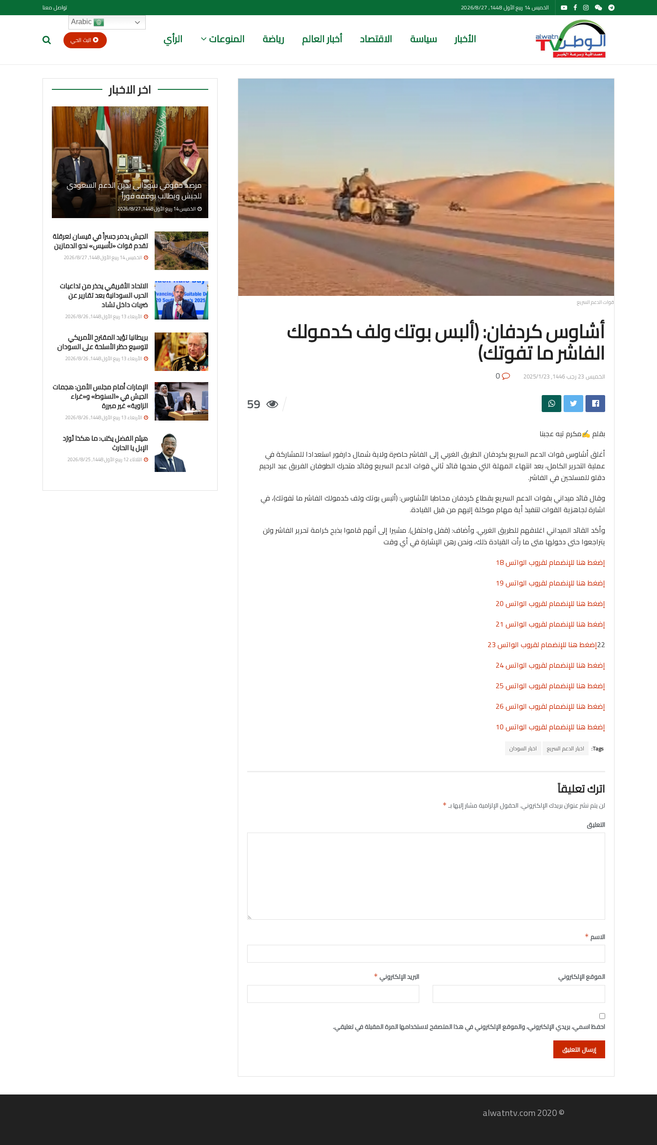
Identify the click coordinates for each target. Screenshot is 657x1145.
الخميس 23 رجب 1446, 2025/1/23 (564, 376)
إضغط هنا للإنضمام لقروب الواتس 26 (550, 706)
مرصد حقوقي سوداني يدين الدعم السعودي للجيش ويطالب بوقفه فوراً (134, 190)
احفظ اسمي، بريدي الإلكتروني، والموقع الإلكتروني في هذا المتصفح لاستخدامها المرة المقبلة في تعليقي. (469, 1026)
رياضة (273, 38)
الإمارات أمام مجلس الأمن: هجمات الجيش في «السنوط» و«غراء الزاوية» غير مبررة (100, 396)
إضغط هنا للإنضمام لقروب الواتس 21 (550, 624)
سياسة (423, 38)
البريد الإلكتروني (396, 976)
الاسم (595, 937)
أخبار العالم (322, 38)
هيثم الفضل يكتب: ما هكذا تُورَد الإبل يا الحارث (105, 443)
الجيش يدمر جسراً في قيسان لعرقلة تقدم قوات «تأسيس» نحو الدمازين (100, 241)
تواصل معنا (54, 7)
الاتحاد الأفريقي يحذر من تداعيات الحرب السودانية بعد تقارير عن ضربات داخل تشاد (104, 295)
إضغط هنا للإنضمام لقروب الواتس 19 (550, 582)
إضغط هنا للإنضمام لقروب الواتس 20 (550, 603)
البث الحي (82, 40)
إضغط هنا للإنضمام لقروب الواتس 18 (550, 562)
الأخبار (465, 38)
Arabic (82, 21)
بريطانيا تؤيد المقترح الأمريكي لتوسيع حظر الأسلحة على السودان (102, 342)
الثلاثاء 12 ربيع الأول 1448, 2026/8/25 (105, 459)
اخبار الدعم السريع (565, 748)
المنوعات (227, 38)
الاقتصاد (376, 38)
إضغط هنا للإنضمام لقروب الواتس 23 (542, 644)
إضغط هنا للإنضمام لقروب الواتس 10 (550, 726)
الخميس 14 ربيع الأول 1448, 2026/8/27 (157, 208)
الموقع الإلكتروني (581, 976)
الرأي (173, 38)
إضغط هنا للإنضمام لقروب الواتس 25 (550, 685)
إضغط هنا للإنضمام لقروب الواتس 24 (550, 665)
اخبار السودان (523, 748)
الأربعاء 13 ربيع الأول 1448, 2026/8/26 (104, 316)
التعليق (596, 824)
